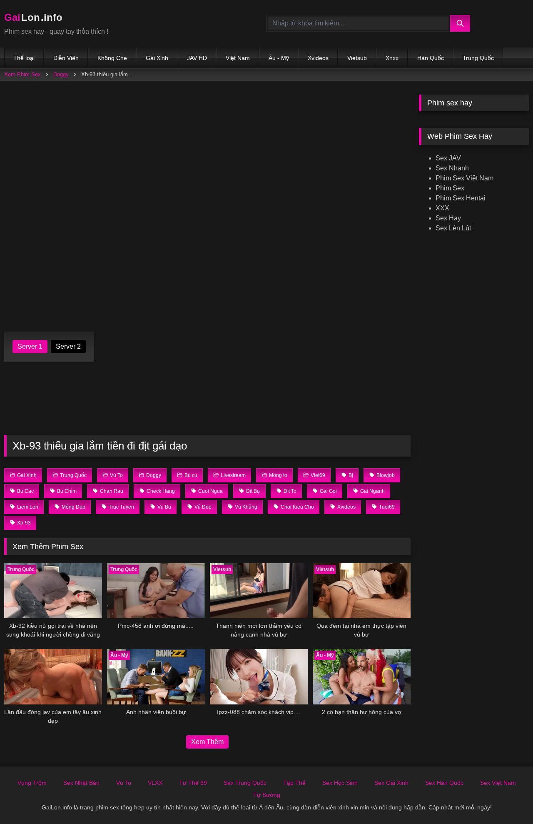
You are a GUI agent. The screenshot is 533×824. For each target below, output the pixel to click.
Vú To (123, 782)
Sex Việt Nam (498, 782)
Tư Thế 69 (193, 782)
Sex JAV (448, 158)
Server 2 (68, 346)
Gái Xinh (157, 58)
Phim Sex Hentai (461, 198)
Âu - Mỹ (279, 58)
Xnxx (392, 58)
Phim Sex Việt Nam (464, 178)
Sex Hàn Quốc (444, 782)
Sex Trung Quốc (245, 782)
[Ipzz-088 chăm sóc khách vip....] (259, 676)
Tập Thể (294, 782)
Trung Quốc (478, 58)
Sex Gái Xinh (391, 782)
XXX (442, 208)
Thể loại (24, 58)
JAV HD (197, 58)
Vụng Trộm (32, 782)
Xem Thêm (207, 741)
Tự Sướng (266, 795)
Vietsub (357, 58)
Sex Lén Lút (453, 228)
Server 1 (29, 346)
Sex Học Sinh (340, 782)
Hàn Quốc (430, 58)
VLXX (155, 782)
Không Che (112, 58)
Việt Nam (238, 58)
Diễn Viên (66, 58)
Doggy (61, 74)
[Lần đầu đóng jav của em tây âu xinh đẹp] (53, 676)
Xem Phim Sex (22, 74)
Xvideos (318, 58)
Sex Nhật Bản (81, 782)
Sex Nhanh (452, 168)
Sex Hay (448, 218)
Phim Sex (450, 188)
